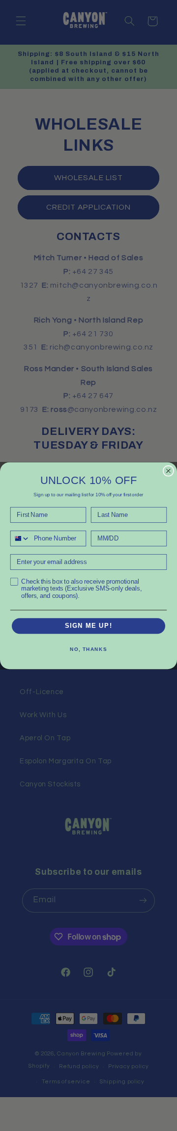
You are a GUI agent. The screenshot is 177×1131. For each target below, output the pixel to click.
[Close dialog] (168, 470)
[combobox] (20, 538)
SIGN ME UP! (89, 625)
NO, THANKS (88, 649)
